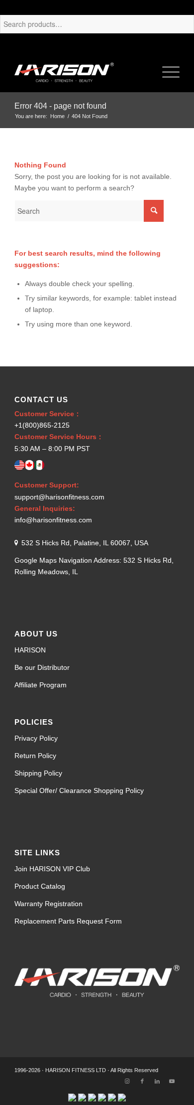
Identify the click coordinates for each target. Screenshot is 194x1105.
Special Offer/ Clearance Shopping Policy (79, 790)
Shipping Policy (38, 773)
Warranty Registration (48, 904)
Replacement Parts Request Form (68, 921)
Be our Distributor (42, 667)
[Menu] (166, 72)
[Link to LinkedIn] (157, 1081)
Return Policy (35, 756)
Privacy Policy (36, 738)
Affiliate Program (40, 685)
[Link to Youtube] (172, 1081)
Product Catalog (39, 886)
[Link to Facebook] (142, 1081)
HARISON (30, 650)
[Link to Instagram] (127, 1081)
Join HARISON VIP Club (52, 869)
